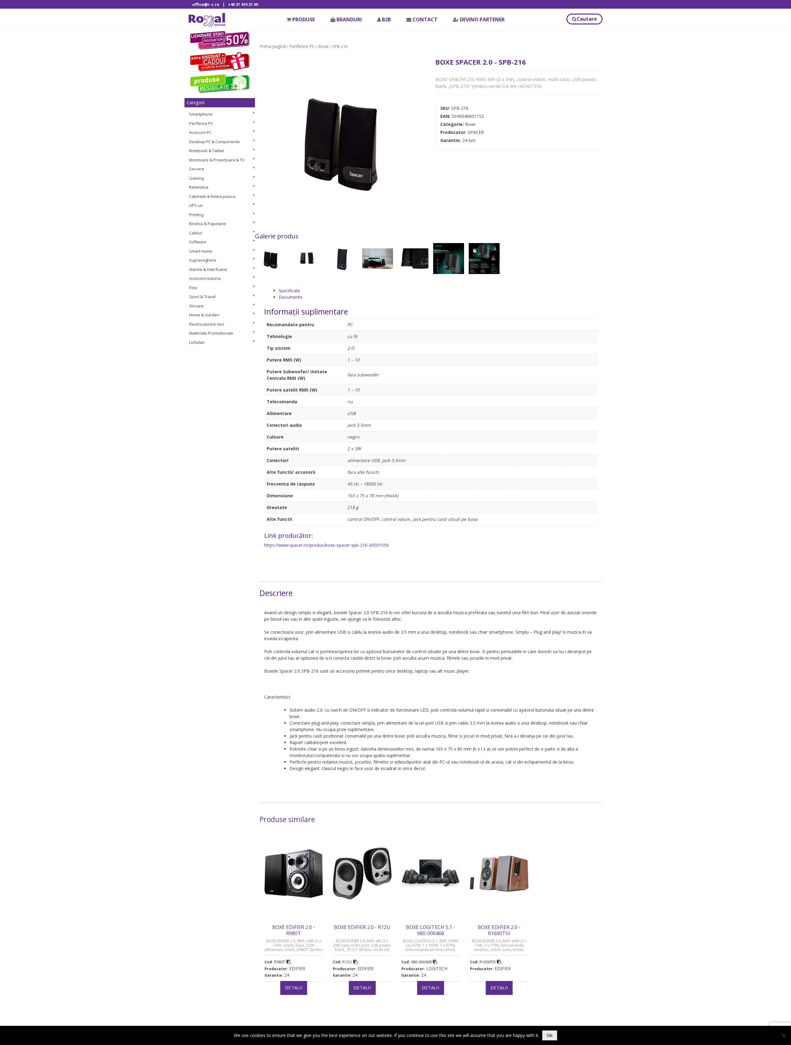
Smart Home (200, 251)
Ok (550, 1035)
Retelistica (198, 187)
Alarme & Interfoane (208, 269)
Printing (196, 214)
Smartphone (201, 114)
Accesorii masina (205, 278)
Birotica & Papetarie (207, 223)
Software (197, 242)
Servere (196, 169)
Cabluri (195, 233)
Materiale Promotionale (211, 333)
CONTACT (425, 19)
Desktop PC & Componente (214, 141)
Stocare (196, 306)
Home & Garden (204, 315)
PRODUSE (303, 19)
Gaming (196, 178)
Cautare (587, 18)
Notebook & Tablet (206, 150)
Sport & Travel (202, 296)
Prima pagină (273, 46)
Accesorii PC (200, 132)
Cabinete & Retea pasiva (212, 196)
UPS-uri (196, 205)
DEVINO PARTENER (482, 19)
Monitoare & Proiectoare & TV (216, 160)
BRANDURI (349, 19)
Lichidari (197, 342)
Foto (193, 287)
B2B (386, 19)
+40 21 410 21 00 (243, 4)
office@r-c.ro (205, 4)
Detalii (293, 987)
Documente (290, 297)
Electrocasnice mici (206, 324)
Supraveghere (202, 260)
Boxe (323, 46)
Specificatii (289, 290)
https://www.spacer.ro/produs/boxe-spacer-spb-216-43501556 (326, 545)
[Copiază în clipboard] (288, 962)
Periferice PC (201, 123)
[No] (783, 1035)
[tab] (438, 290)
